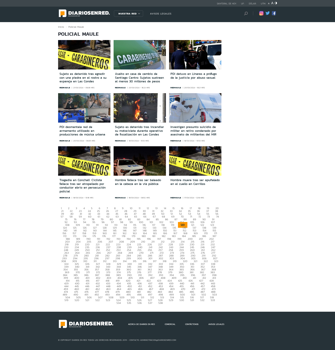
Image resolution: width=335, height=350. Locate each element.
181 (153, 236)
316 (145, 261)
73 (208, 216)
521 (87, 300)
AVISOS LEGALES (161, 13)
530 (182, 300)
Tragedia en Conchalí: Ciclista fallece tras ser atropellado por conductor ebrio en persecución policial (82, 186)
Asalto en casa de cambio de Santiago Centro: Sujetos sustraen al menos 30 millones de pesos (139, 78)
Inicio (61, 27)
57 (62, 216)
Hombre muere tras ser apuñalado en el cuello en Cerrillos (195, 182)
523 (108, 300)
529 (171, 300)
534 (119, 303)
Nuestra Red (127, 13)
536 (139, 303)
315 (134, 261)
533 (213, 300)
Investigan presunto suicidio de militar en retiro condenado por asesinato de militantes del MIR (193, 131)
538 (160, 303)
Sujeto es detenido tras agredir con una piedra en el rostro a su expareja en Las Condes (82, 78)
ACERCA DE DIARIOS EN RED (141, 324)
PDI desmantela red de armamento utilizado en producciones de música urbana (82, 131)
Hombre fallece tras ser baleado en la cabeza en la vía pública (138, 182)
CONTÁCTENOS (192, 324)
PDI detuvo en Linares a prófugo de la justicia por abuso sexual (193, 76)
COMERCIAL (170, 324)
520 (77, 300)
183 (174, 236)
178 (123, 236)
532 (202, 300)
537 (150, 303)
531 (192, 300)
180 (144, 236)
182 (164, 236)
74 (217, 216)
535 (129, 303)
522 (97, 300)
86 (166, 219)
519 (66, 300)
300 (139, 258)
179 (133, 236)
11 (139, 208)
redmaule (64, 87)
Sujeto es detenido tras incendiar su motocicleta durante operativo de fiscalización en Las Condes (139, 131)
